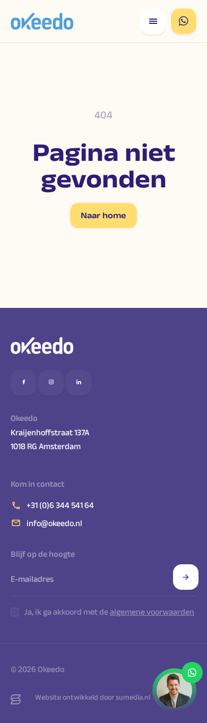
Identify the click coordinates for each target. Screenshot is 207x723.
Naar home (103, 215)
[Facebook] (23, 382)
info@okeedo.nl (54, 523)
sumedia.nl (133, 697)
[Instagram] (51, 382)
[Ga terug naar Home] (42, 21)
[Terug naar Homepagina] (42, 345)
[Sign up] (186, 577)
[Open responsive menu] (153, 21)
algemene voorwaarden (152, 611)
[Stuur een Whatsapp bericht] (183, 21)
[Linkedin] (78, 382)
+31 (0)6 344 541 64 (60, 505)
